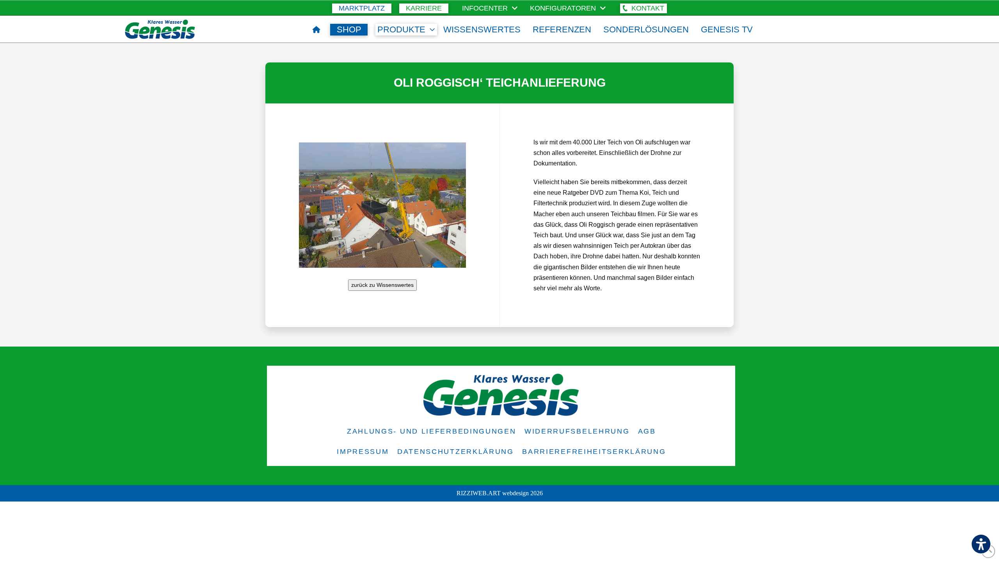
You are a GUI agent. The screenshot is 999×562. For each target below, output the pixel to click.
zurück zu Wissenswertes (382, 285)
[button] (643, 8)
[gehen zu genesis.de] (316, 29)
